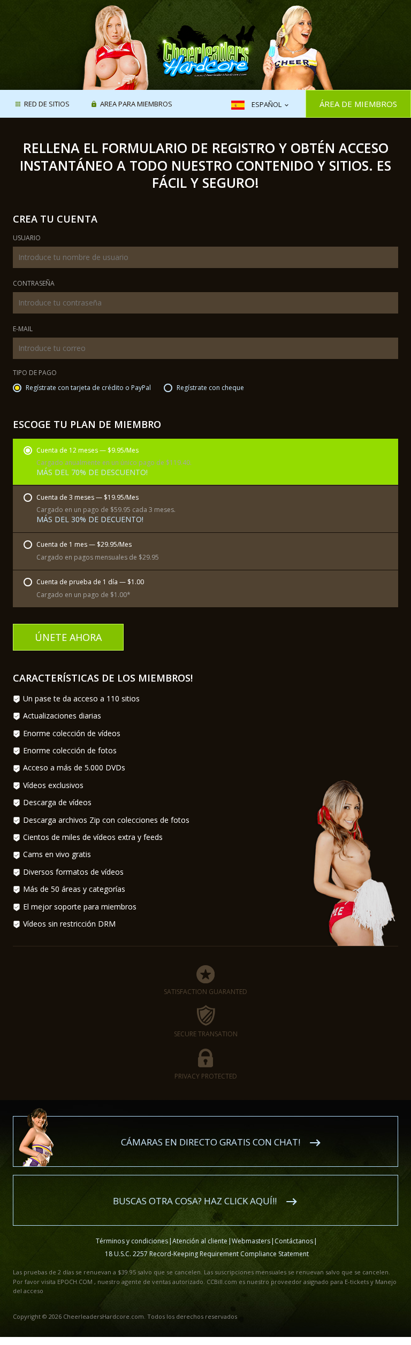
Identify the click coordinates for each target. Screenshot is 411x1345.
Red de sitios (47, 104)
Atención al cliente (199, 1240)
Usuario (27, 238)
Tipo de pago (35, 373)
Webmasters (251, 1240)
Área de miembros (358, 103)
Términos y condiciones (132, 1240)
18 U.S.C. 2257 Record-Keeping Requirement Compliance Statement (207, 1253)
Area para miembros (136, 104)
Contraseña (34, 284)
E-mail (23, 329)
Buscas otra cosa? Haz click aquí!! (195, 1201)
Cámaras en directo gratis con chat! (210, 1142)
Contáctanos (294, 1240)
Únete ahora (68, 637)
